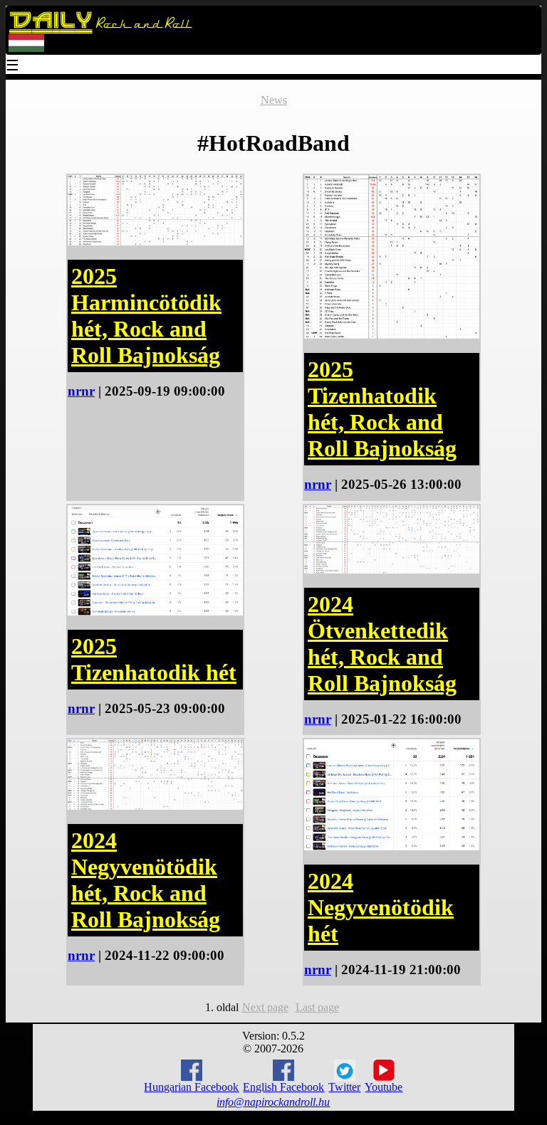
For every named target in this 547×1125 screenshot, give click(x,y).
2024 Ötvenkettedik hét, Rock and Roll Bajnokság (382, 643)
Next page (265, 1007)
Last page (317, 1007)
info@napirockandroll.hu (273, 1102)
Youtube (383, 1087)
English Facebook (283, 1087)
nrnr (81, 391)
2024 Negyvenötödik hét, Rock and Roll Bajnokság (145, 880)
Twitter (344, 1087)
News (274, 100)
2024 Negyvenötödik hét (381, 907)
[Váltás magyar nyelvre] (26, 49)
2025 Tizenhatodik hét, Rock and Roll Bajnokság (382, 408)
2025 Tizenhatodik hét (153, 659)
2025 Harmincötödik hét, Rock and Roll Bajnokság (146, 315)
